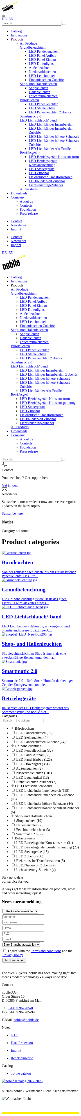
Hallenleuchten (39, 92)
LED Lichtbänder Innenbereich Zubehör (48, 374)
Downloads (19, 193)
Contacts (26, 205)
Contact (16, 221)
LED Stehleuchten (42, 108)
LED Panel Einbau (42, 59)
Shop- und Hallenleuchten (38, 84)
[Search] (64, 24)
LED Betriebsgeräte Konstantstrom (54, 157)
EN (11, 19)
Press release (29, 213)
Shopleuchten (38, 88)
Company (18, 197)
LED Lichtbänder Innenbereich (51, 124)
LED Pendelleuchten (43, 51)
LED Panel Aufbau (42, 55)
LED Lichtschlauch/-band (38, 120)
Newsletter (18, 225)
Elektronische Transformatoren (50, 177)
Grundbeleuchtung (33, 47)
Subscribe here (12, 513)
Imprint (16, 229)
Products (17, 39)
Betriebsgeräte (30, 153)
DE (5, 19)
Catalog (16, 31)
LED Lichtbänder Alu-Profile (50, 149)
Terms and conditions (46, 951)
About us (26, 201)
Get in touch (10, 485)
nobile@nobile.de (26, 1020)
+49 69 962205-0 (20, 1008)
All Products (29, 43)
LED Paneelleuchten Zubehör (50, 112)
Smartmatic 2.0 (30, 116)
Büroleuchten (29, 100)
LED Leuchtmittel (42, 76)
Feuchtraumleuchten (43, 96)
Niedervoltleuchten (42, 72)
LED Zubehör (39, 173)
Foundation (28, 209)
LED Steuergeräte (41, 169)
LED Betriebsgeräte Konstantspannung (43, 163)
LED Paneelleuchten (43, 104)
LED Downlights (41, 63)
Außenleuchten (39, 68)
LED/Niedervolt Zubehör (47, 181)
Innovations (19, 35)
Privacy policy (12, 955)
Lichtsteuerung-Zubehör (46, 185)
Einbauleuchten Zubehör (46, 80)
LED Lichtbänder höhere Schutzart (54, 136)
